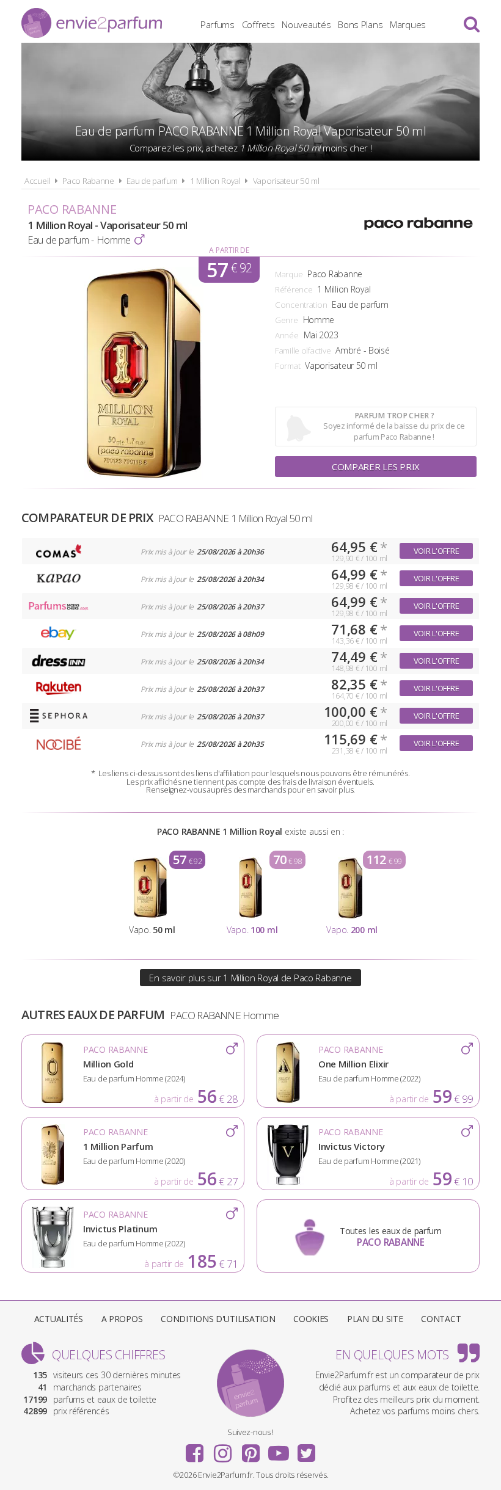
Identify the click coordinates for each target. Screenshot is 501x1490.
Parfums (217, 24)
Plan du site (375, 1319)
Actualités (58, 1319)
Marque (288, 274)
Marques (408, 24)
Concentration (301, 304)
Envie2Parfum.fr (91, 23)
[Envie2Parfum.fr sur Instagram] (222, 1449)
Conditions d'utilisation (218, 1319)
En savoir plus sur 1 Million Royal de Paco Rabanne (250, 978)
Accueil (37, 180)
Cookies (311, 1319)
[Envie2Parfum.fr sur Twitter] (306, 1449)
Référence (293, 289)
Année (287, 335)
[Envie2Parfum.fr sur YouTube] (278, 1449)
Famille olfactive (303, 350)
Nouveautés (306, 24)
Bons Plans (360, 24)
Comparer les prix (376, 466)
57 (229, 269)
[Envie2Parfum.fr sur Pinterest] (250, 1449)
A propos (122, 1319)
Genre (286, 319)
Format (287, 365)
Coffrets (258, 24)
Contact (441, 1319)
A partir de (229, 250)
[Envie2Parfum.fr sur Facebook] (195, 1449)
